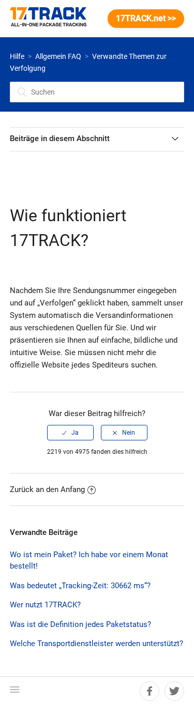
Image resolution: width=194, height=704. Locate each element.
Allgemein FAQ (58, 56)
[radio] (70, 432)
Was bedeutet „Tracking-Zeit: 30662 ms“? (80, 585)
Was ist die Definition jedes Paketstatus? (80, 624)
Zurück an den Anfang (47, 489)
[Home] (53, 18)
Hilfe (17, 56)
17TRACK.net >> (146, 18)
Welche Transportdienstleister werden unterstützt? (96, 643)
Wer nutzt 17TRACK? (45, 604)
